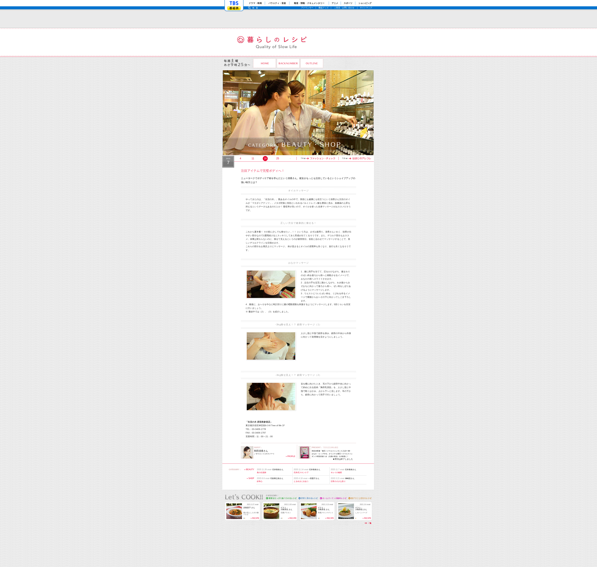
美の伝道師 (261, 472)
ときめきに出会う (301, 481)
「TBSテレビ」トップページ (234, 3)
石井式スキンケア (301, 472)
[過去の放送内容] (288, 63)
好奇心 (259, 481)
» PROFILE (290, 456)
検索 (255, 8)
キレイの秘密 (336, 472)
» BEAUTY (249, 469)
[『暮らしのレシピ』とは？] (312, 63)
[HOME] (264, 63)
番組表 (234, 8)
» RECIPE (255, 518)
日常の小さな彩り (338, 481)
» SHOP (250, 478)
